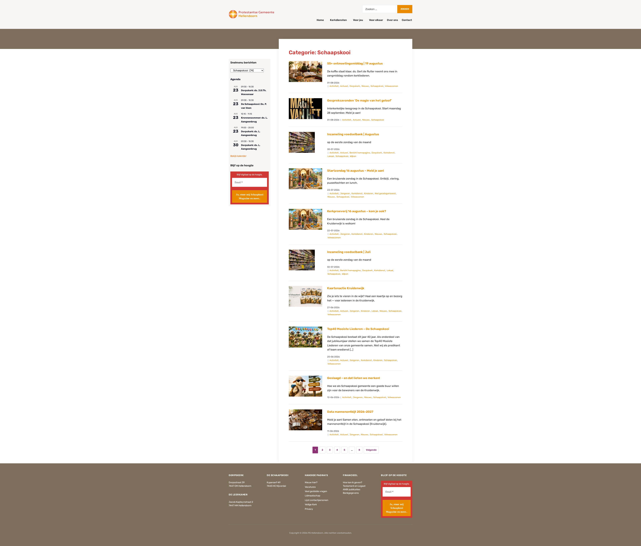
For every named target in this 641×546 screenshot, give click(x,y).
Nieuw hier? (311, 482)
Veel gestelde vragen (316, 491)
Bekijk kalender (238, 156)
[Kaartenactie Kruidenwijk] (305, 296)
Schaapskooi (377, 86)
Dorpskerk (355, 86)
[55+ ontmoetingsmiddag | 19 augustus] (305, 71)
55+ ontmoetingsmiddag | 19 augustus (355, 63)
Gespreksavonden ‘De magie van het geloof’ (359, 100)
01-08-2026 (333, 82)
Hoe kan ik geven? (352, 482)
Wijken (353, 156)
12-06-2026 (333, 397)
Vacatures (310, 487)
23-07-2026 (333, 190)
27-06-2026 (333, 307)
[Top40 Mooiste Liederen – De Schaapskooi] (305, 336)
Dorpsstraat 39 (237, 482)
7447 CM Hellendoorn (240, 486)
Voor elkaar (376, 20)
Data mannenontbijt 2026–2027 (350, 412)
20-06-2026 (333, 356)
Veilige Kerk (311, 504)
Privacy (309, 509)
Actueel (344, 86)
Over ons (392, 20)
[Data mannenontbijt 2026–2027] (305, 419)
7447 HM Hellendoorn (240, 505)
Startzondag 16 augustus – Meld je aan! (355, 170)
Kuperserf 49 (273, 482)
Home (320, 20)
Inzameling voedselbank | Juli (349, 252)
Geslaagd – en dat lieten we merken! (353, 378)
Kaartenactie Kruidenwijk (345, 288)
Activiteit (334, 86)
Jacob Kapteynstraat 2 (241, 502)
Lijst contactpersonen (316, 500)
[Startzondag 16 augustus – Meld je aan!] (305, 178)
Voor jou (358, 20)
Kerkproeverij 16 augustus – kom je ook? (356, 211)
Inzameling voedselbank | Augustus (353, 134)
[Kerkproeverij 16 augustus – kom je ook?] (305, 219)
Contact (407, 20)
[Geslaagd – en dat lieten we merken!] (305, 386)
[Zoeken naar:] (379, 9)
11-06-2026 (333, 431)
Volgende (371, 449)
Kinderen (368, 193)
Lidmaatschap (312, 495)
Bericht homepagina (360, 152)
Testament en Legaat (354, 486)
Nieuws (365, 86)
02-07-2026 (333, 267)
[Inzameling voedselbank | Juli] (302, 259)
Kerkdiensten (338, 20)
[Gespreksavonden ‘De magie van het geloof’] (305, 108)
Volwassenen (391, 86)
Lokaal (331, 156)
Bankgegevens (351, 493)
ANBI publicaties (351, 489)
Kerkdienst (389, 152)
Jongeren (345, 193)
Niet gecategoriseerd (385, 193)
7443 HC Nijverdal (276, 486)
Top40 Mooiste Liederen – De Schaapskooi (358, 329)
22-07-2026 (333, 230)
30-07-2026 (333, 149)
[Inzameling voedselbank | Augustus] (302, 142)
